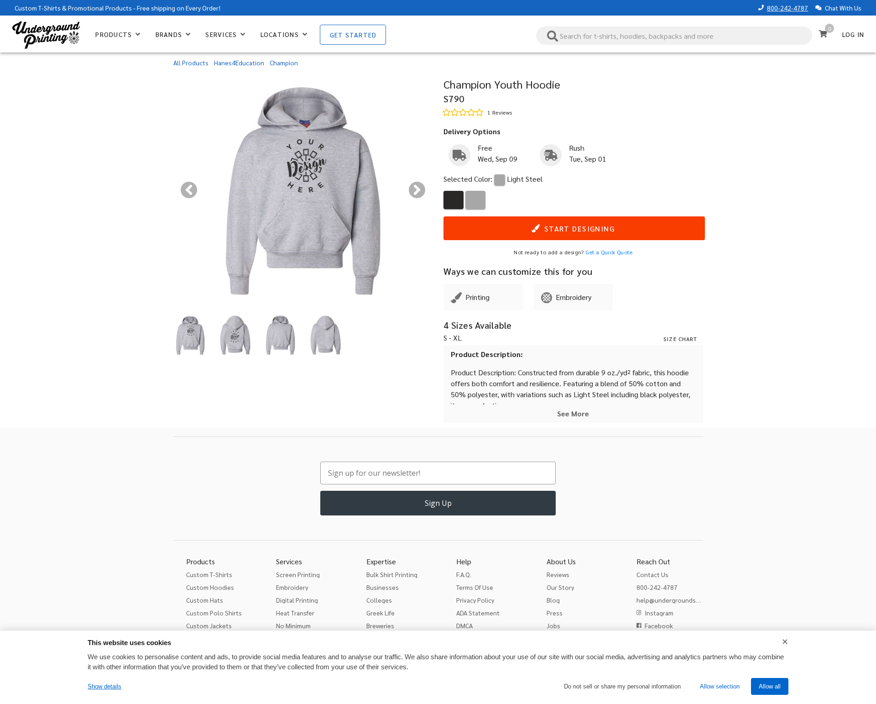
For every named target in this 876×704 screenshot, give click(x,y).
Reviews (558, 574)
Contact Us (652, 574)
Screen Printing (298, 574)
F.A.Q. (463, 574)
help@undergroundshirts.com (679, 600)
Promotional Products (100, 8)
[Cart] (823, 34)
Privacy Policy (475, 600)
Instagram (659, 613)
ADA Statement (478, 613)
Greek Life (380, 613)
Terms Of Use (474, 587)
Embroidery (292, 587)
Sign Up (438, 503)
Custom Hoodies (210, 587)
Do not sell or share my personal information (622, 686)
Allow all (770, 686)
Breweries (380, 625)
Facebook (659, 625)
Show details (104, 686)
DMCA (464, 625)
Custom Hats (204, 600)
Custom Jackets (209, 625)
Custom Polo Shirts (214, 613)
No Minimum (293, 625)
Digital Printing (297, 600)
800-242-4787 (787, 8)
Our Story (560, 587)
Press (555, 613)
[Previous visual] (189, 190)
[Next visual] (417, 190)
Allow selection (720, 686)
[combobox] (674, 35)
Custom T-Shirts (38, 8)
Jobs (553, 625)
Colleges (379, 600)
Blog (553, 600)
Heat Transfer (295, 613)
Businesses (382, 587)
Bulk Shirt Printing (391, 574)
